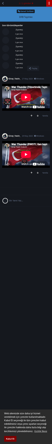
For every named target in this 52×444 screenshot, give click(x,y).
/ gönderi (25, 3)
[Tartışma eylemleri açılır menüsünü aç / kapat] (49, 3)
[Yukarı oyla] (32, 115)
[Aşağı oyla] (38, 115)
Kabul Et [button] (10, 439)
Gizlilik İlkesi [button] (40, 431)
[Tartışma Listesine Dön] (3, 3)
